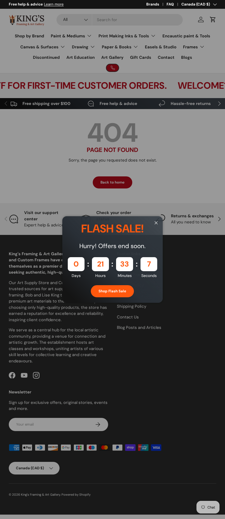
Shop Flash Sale (112, 291)
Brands (152, 4)
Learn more (54, 4)
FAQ (170, 4)
